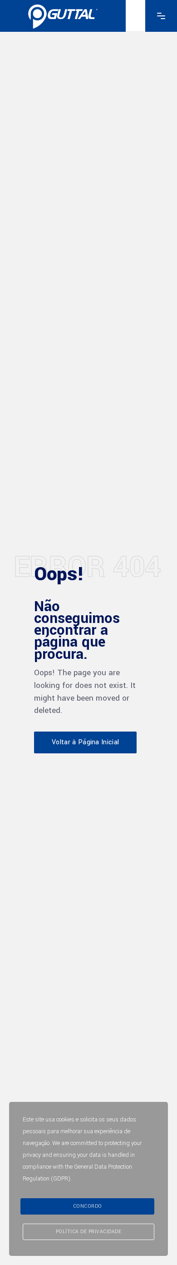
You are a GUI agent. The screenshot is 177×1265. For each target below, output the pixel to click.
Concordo (87, 1206)
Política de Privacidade (89, 1231)
